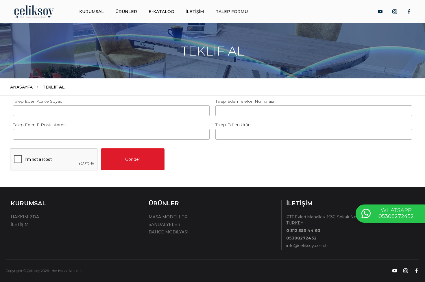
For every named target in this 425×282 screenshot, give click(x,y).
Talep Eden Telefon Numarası (244, 101)
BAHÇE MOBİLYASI (169, 232)
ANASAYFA (21, 87)
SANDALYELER (164, 224)
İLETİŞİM (195, 11)
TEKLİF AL (53, 87)
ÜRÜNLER (126, 11)
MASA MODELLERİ (169, 217)
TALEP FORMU (232, 11)
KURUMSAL (91, 11)
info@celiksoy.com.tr (307, 245)
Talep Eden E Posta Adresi (39, 124)
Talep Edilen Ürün (233, 124)
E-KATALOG (161, 11)
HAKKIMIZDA (25, 217)
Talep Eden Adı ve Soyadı (38, 101)
